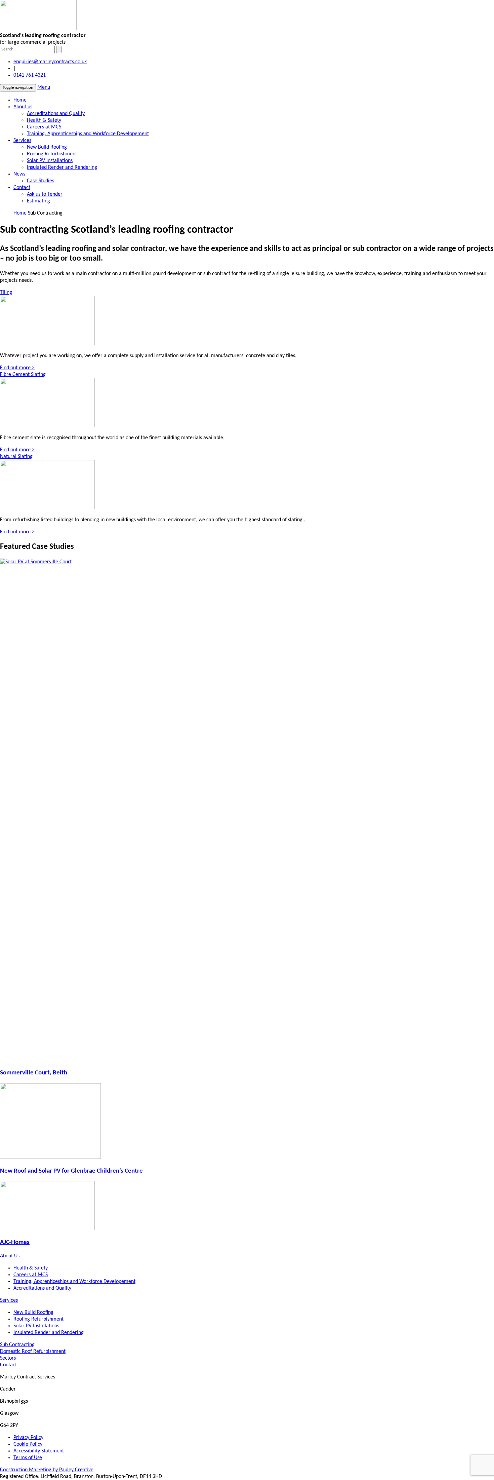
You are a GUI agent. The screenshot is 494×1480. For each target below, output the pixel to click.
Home (20, 100)
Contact (21, 187)
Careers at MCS (44, 127)
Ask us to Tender (45, 194)
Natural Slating (16, 456)
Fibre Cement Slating (23, 374)
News (19, 174)
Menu (43, 87)
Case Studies (40, 181)
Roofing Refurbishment (52, 154)
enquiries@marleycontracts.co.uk (50, 62)
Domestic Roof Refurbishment (33, 1351)
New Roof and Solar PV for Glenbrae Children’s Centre (71, 1171)
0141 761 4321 (29, 75)
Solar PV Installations (50, 160)
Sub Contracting (17, 1345)
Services (22, 140)
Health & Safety (44, 120)
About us (22, 107)
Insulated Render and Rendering (62, 167)
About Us (9, 1256)
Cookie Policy (27, 1444)
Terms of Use (27, 1457)
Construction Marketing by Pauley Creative (46, 1470)
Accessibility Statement (38, 1451)
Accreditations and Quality (56, 113)
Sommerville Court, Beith (33, 1073)
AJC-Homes (15, 1242)
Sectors (8, 1358)
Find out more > (17, 368)
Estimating (38, 201)
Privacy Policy (28, 1437)
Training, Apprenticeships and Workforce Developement (88, 134)
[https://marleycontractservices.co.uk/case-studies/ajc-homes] (47, 1228)
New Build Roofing (47, 147)
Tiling (6, 292)
